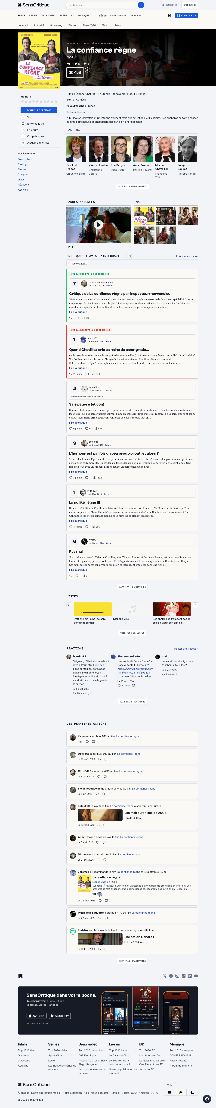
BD (141, 1044)
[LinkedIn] (190, 977)
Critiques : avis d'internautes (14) (99, 256)
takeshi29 (93, 338)
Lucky (52, 1060)
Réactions (74, 648)
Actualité (23, 1065)
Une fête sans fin (149, 1055)
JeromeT (83, 871)
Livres (114, 1044)
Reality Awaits (178, 1060)
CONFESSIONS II (180, 1055)
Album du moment (181, 1065)
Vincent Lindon (98, 165)
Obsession (24, 1055)
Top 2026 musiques (181, 1050)
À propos (23, 1092)
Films (83, 43)
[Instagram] (177, 977)
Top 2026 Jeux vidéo (91, 1050)
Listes (72, 596)
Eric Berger (118, 165)
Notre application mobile (46, 1092)
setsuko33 (84, 806)
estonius (93, 441)
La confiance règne (109, 43)
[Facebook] (171, 977)
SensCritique (72, 43)
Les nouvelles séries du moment (62, 1067)
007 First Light (87, 1055)
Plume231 (92, 490)
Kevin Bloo (94, 387)
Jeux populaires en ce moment (92, 1071)
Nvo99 (92, 539)
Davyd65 (83, 753)
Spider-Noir (55, 1055)
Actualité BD (146, 1069)
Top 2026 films (27, 1050)
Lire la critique (78, 312)
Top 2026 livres (118, 1050)
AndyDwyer (85, 837)
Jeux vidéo (88, 1044)
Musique (177, 1044)
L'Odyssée (24, 1060)
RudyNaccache (87, 930)
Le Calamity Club (119, 1055)
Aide (86, 1092)
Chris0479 (84, 771)
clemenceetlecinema (91, 788)
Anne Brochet (142, 165)
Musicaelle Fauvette (91, 912)
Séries (53, 1044)
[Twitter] (165, 977)
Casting (73, 130)
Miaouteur (84, 854)
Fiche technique (75, 112)
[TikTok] (183, 977)
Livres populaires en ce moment (123, 1071)
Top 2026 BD (147, 1050)
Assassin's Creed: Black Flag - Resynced (93, 1062)
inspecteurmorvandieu (101, 282)
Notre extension (72, 1092)
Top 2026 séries (58, 1050)
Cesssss (83, 736)
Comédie (92, 43)
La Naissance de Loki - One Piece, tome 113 (153, 1062)
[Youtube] (196, 977)
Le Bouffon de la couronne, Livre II (120, 1062)
